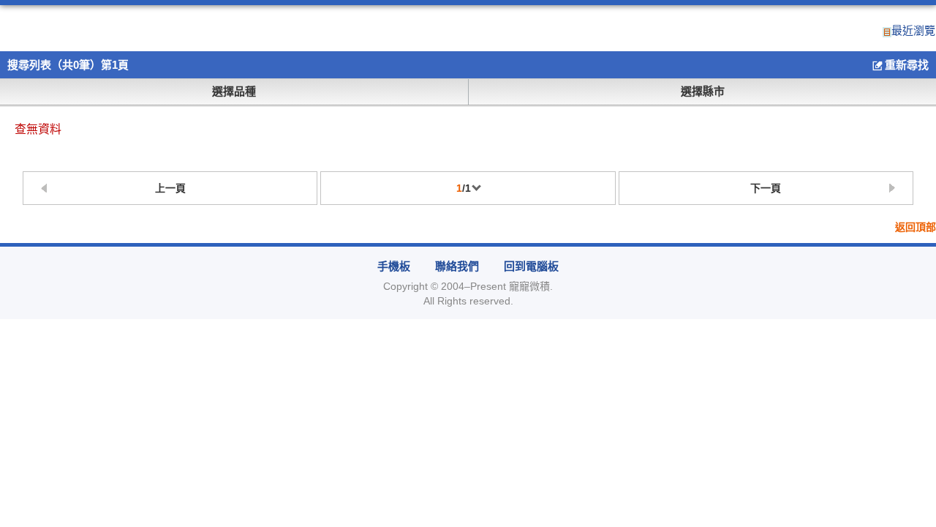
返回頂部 (915, 227)
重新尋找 (907, 65)
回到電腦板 (531, 266)
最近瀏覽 (913, 31)
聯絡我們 (457, 266)
